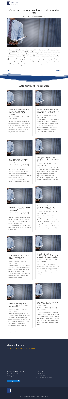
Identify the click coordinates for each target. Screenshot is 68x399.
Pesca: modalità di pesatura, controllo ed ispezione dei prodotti (18, 160)
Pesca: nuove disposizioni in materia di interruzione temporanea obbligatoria (47, 207)
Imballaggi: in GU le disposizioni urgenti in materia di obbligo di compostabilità (48, 255)
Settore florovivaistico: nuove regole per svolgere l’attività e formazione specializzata (48, 111)
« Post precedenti (11, 332)
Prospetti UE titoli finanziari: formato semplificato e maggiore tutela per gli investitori (18, 112)
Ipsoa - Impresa (39, 16)
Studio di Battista (14, 116)
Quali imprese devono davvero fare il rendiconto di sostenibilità (48, 303)
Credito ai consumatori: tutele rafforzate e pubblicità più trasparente (19, 208)
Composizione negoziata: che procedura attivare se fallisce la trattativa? (18, 305)
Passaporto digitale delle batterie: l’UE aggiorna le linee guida (48, 159)
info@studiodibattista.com (47, 378)
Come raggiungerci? (13, 381)
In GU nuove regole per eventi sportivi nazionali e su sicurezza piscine (19, 257)
